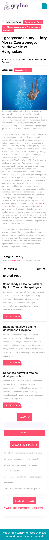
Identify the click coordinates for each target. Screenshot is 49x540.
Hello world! (38, 508)
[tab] (44, 6)
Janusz (24, 60)
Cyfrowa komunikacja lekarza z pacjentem (22, 489)
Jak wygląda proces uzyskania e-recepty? (22, 459)
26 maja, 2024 (10, 60)
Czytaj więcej (13, 317)
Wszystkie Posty (14, 22)
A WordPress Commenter (17, 508)
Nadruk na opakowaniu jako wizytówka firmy (23, 453)
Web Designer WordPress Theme (19, 533)
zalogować (15, 260)
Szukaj (24, 416)
